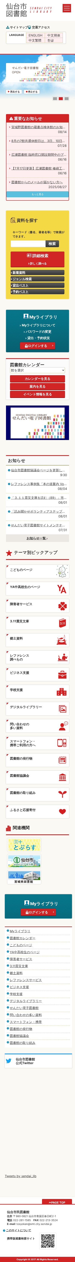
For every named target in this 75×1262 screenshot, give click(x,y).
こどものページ (21, 945)
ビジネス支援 (19, 987)
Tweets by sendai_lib (20, 1176)
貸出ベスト (21, 285)
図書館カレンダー (22, 938)
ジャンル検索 (22, 279)
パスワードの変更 (38, 332)
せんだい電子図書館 (24, 1008)
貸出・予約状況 (38, 338)
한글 (50, 40)
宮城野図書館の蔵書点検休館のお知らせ (40, 127)
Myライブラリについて (38, 325)
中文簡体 (53, 35)
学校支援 (16, 994)
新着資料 (19, 272)
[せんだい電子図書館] (37, 408)
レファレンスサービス (26, 980)
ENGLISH (35, 35)
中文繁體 (35, 40)
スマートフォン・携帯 (26, 1022)
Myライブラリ (20, 931)
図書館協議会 (19, 1036)
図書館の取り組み (22, 1043)
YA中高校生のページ (25, 952)
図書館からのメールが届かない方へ (37, 182)
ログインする (37, 346)
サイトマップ (19, 27)
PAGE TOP (58, 1202)
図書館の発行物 (21, 1029)
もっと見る (38, 194)
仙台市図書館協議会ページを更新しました (41, 470)
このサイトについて (18, 1230)
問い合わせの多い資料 (26, 1015)
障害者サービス (21, 959)
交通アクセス (41, 27)
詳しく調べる (38, 263)
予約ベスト (21, 292)
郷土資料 (16, 973)
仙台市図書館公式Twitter (25, 1061)
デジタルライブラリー (26, 1001)
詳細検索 (40, 255)
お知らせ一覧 (37, 538)
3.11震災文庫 (19, 966)
